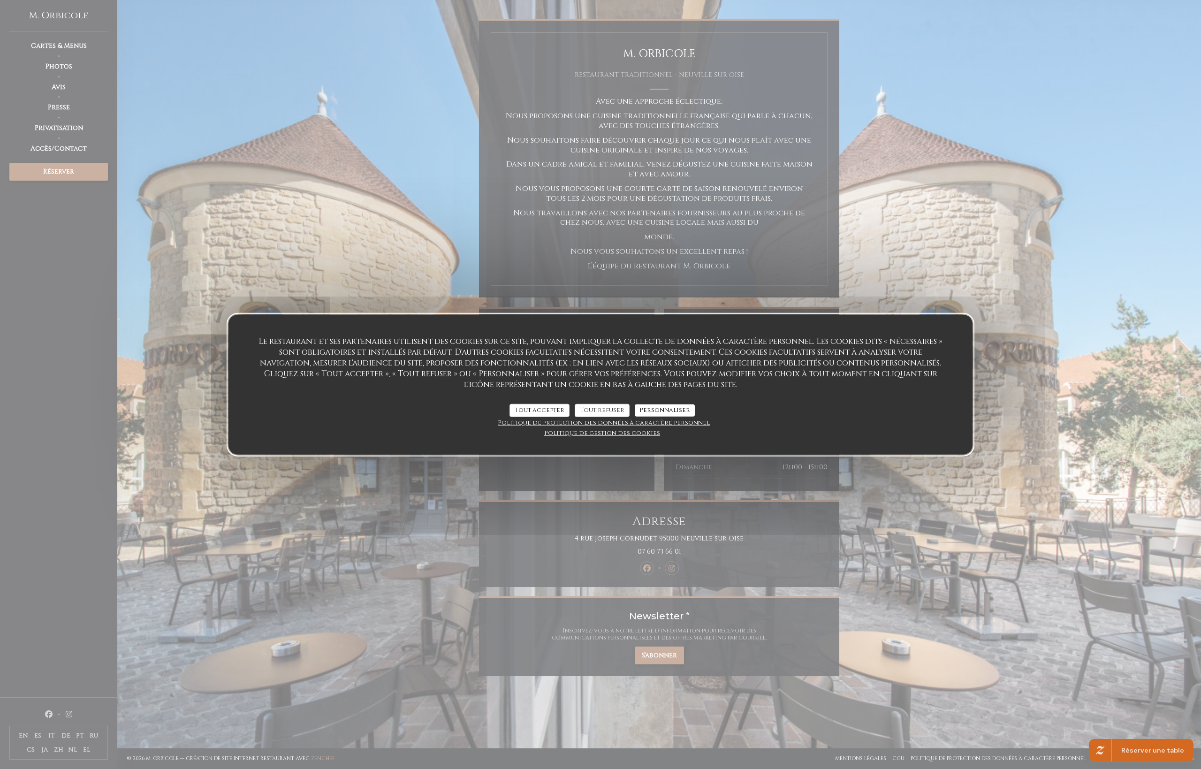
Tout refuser (602, 409)
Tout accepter (539, 409)
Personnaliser (664, 409)
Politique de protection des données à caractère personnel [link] (604, 422)
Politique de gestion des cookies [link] (602, 432)
